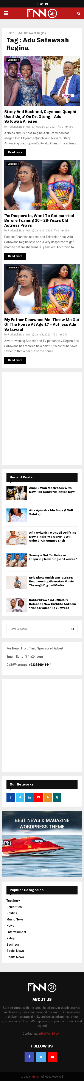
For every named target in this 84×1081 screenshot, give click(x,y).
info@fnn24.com (50, 1033)
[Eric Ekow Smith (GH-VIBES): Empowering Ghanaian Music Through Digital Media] (16, 582)
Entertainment (16, 932)
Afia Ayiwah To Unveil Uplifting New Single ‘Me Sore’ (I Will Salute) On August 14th (52, 536)
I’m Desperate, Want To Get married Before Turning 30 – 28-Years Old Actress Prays (39, 220)
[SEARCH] (73, 629)
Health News (15, 957)
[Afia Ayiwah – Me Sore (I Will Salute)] (16, 515)
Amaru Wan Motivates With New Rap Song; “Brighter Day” (52, 490)
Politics (11, 913)
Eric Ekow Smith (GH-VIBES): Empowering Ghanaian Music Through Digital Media (51, 581)
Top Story (13, 900)
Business (13, 944)
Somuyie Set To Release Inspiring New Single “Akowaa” (53, 557)
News (10, 925)
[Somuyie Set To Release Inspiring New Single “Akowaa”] (16, 560)
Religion (12, 938)
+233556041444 (40, 664)
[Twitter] (41, 1057)
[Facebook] (29, 1057)
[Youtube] (52, 1057)
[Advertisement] (42, 418)
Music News (14, 919)
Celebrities (13, 60)
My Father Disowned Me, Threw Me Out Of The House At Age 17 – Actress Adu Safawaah (42, 324)
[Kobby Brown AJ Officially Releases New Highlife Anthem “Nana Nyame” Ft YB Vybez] (16, 605)
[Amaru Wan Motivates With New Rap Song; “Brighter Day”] (16, 493)
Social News (15, 950)
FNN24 (36, 1076)
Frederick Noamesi (19, 126)
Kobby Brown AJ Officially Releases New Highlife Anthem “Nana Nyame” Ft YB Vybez (52, 603)
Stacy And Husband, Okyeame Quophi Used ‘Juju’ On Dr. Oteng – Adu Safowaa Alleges (40, 116)
